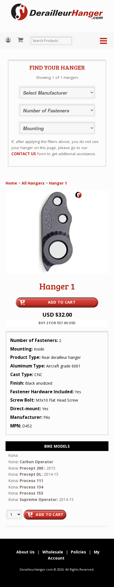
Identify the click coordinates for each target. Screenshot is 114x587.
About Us (25, 552)
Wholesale (52, 552)
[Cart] (20, 40)
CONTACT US (23, 153)
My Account (9, 40)
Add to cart (49, 514)
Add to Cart (62, 302)
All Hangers (33, 183)
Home (11, 183)
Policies (78, 552)
